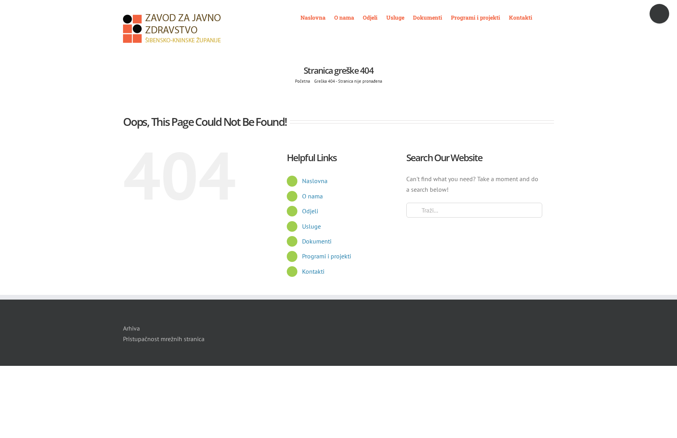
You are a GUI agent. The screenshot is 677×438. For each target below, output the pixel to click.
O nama (312, 196)
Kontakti (313, 271)
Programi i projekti (326, 256)
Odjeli (310, 211)
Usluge (311, 226)
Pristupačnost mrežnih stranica (164, 339)
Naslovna (315, 181)
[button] (543, 17)
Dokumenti (316, 241)
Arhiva (131, 328)
